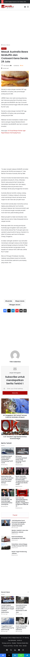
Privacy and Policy (8, 645)
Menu (20, 645)
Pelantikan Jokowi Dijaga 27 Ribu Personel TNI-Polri (19, 545)
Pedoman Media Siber (22, 643)
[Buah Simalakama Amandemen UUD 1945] (5, 539)
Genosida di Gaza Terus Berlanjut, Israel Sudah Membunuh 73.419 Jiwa (21, 608)
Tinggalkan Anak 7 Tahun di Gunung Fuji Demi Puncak (7, 627)
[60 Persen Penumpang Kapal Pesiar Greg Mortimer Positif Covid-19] (22, 451)
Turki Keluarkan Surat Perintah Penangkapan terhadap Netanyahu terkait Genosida (19, 523)
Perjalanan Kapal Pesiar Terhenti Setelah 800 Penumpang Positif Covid (7, 459)
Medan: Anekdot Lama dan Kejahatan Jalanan (20, 531)
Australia (9, 301)
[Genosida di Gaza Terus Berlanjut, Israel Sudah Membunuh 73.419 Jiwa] (22, 599)
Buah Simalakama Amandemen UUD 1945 (18, 537)
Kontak (24, 645)
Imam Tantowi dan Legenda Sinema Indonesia (21, 627)
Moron (8, 45)
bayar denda (20, 301)
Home (4, 45)
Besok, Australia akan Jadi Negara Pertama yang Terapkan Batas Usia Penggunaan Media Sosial (22, 480)
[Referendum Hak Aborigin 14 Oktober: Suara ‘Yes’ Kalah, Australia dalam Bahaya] (7, 471)
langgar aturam (15, 304)
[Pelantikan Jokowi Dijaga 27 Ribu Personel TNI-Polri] (5, 546)
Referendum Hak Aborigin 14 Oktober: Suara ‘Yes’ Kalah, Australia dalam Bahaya (7, 480)
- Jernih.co (19, 640)
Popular (15, 515)
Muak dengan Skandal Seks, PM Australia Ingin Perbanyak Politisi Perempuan (6, 501)
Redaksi (14, 643)
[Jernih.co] (8, 7)
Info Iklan (16, 645)
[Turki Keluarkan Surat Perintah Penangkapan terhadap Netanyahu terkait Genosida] (5, 523)
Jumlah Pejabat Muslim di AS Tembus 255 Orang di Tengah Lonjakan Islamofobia (7, 608)
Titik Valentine (6, 65)
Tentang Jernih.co (6, 643)
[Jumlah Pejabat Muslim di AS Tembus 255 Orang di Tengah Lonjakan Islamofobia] (7, 599)
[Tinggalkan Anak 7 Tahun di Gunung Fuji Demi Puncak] (7, 620)
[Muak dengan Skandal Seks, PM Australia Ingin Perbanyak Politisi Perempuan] (7, 492)
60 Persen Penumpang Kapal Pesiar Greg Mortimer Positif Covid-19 (21, 459)
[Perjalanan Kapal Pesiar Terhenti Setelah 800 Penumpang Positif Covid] (7, 451)
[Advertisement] (15, 27)
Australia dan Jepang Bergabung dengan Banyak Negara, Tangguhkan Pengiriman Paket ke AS (22, 502)
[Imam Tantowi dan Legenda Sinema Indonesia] (22, 620)
